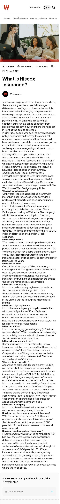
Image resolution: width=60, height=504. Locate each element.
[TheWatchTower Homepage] (6, 7)
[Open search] (53, 7)
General (6, 18)
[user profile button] (47, 7)
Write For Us (35, 7)
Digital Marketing (20, 18)
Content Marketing (38, 18)
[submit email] (51, 491)
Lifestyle (53, 18)
